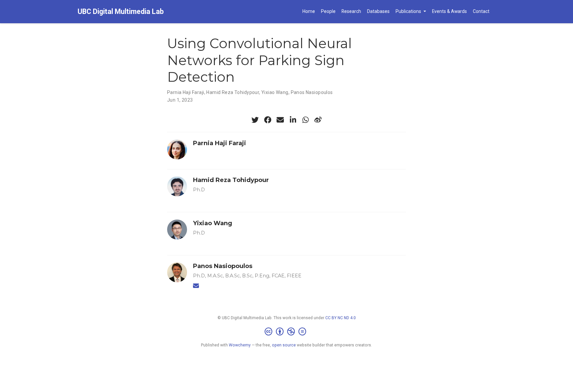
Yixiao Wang (274, 92)
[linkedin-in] (293, 120)
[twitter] (255, 120)
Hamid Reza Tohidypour (232, 92)
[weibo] (318, 120)
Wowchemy (240, 345)
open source (284, 345)
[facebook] (268, 120)
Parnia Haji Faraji (185, 92)
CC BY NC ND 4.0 (340, 318)
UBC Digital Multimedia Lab (121, 11)
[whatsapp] (305, 120)
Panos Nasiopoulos (312, 92)
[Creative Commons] (287, 331)
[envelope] (280, 120)
